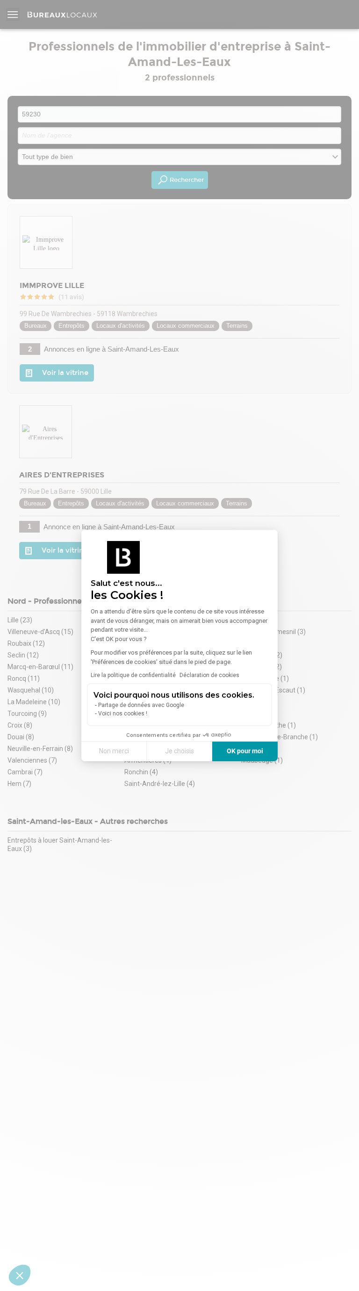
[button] (19, 1275)
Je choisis (179, 751)
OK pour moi (245, 751)
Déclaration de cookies (209, 675)
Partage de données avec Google (141, 705)
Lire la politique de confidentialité (133, 675)
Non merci (114, 751)
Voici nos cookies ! (122, 713)
